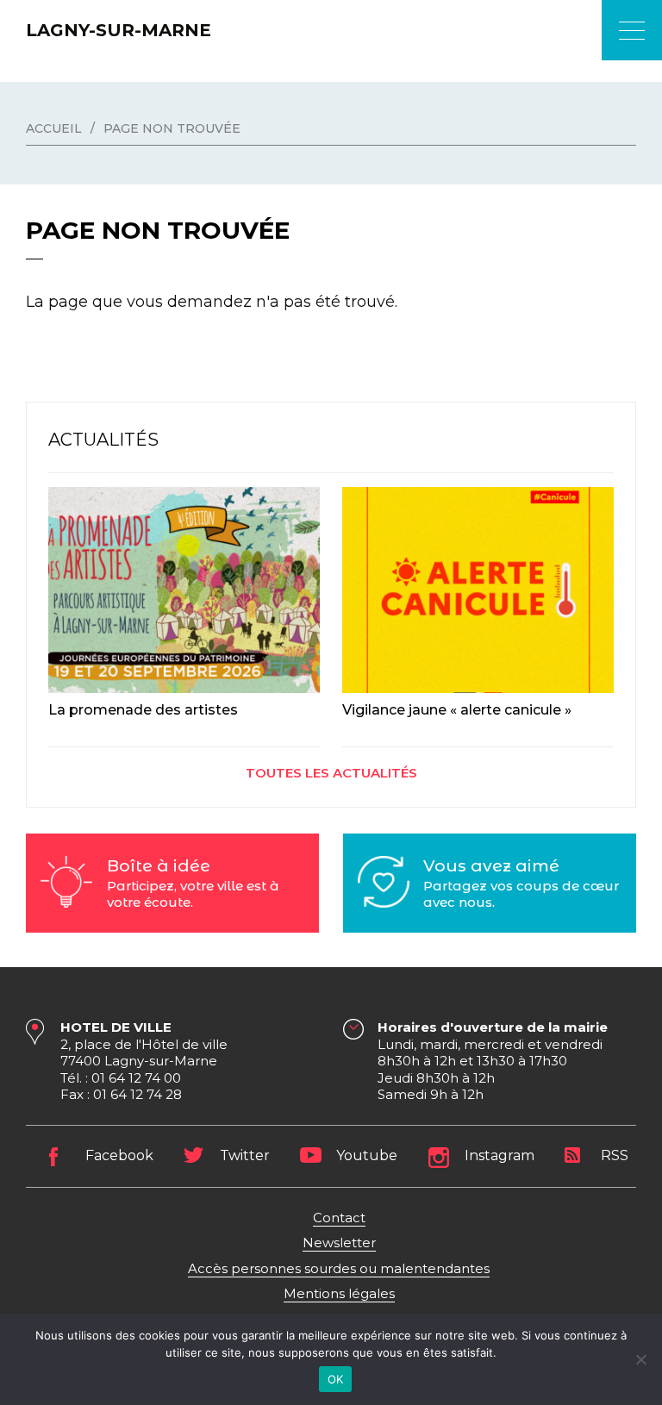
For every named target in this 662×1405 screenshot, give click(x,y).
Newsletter (339, 1242)
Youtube (366, 1155)
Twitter (245, 1155)
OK (336, 1379)
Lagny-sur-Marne (118, 30)
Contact (339, 1217)
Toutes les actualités (331, 773)
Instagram (499, 1155)
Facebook (119, 1155)
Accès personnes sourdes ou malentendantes (339, 1268)
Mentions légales (339, 1293)
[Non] (640, 1359)
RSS (614, 1155)
